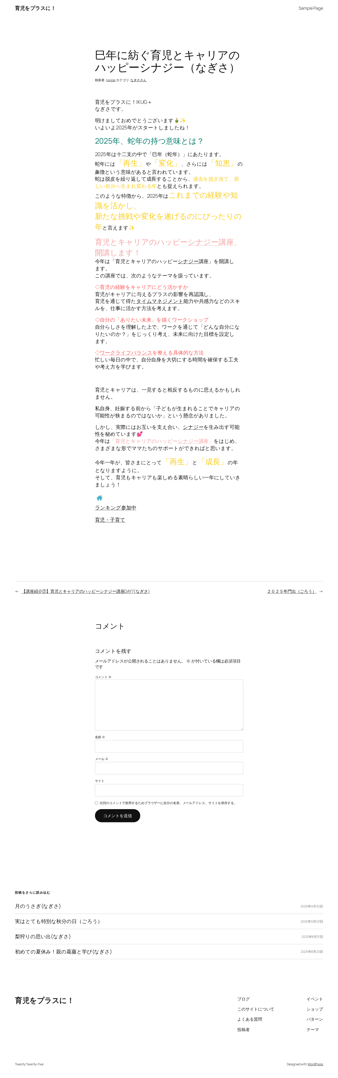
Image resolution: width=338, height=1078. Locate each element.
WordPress (315, 1064)
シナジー (203, 242)
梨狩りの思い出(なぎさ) (43, 936)
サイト (100, 781)
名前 (100, 737)
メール (102, 759)
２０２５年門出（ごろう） (291, 591)
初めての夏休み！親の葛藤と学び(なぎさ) (63, 952)
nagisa (110, 80)
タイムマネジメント (159, 301)
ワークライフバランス (126, 352)
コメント (103, 677)
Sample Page (311, 8)
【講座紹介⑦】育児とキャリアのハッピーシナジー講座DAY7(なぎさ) (86, 591)
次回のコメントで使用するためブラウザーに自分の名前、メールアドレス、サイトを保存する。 (168, 803)
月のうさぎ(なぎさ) (38, 906)
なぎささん (138, 80)
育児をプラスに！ (35, 8)
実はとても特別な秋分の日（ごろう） (59, 921)
